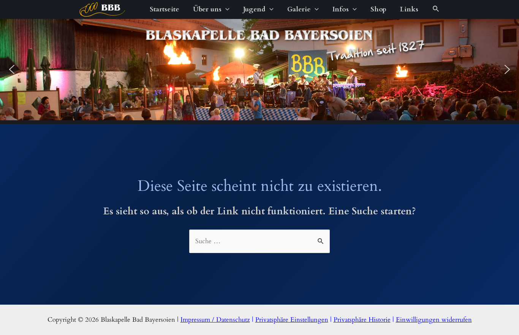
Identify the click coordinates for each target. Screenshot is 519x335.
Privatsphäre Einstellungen (291, 319)
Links (409, 9)
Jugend (254, 9)
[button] (12, 69)
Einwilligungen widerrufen (434, 319)
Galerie (299, 9)
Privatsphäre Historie (362, 319)
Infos (340, 9)
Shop (378, 9)
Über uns (207, 9)
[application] (225, 9)
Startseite (164, 9)
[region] (259, 69)
